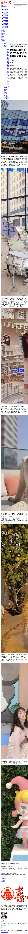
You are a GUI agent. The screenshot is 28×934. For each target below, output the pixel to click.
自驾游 (2, 34)
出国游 (2, 38)
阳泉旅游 (5, 24)
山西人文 (3, 33)
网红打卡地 (3, 881)
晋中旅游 (5, 17)
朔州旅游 (5, 14)
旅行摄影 (3, 41)
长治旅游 (5, 23)
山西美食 (3, 31)
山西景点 (3, 30)
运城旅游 (5, 26)
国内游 (2, 36)
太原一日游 (3, 877)
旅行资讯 (3, 39)
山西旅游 (5, 9)
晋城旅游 (5, 18)
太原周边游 (3, 878)
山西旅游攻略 (4, 6)
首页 (2, 5)
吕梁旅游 (5, 21)
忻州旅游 (5, 15)
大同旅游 (5, 12)
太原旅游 (5, 11)
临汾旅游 (5, 20)
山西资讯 (5, 27)
